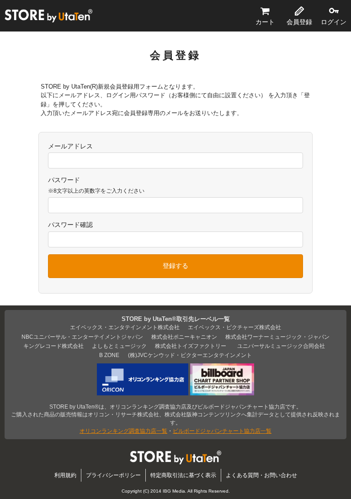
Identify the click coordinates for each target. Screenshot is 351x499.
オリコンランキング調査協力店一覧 (123, 431)
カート (265, 22)
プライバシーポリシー (113, 475)
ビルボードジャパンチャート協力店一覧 (222, 431)
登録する (175, 265)
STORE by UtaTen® (48, 16)
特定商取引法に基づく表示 (183, 475)
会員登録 (299, 22)
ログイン (333, 22)
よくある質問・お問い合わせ (261, 475)
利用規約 (65, 475)
